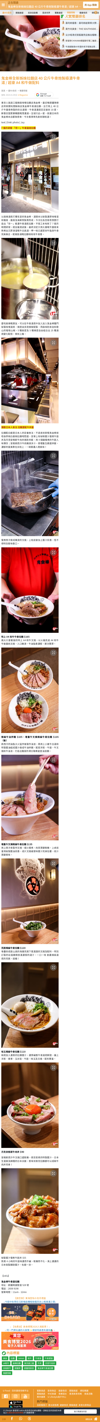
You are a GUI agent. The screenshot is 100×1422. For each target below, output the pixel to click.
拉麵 (13, 1358)
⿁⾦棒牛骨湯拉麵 (45, 1368)
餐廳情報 (71, 12)
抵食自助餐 (33, 12)
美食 (5, 1358)
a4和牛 (6, 1363)
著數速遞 (59, 12)
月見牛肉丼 (50, 1363)
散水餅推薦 (53, 1404)
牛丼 (40, 1363)
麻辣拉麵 (17, 1363)
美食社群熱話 (85, 1404)
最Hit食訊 (7, 12)
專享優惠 (41, 1396)
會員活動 (88, 1393)
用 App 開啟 (91, 5)
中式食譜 (52, 1393)
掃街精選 (84, 1390)
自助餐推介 (42, 1404)
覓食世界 (46, 12)
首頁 (3, 90)
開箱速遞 (19, 12)
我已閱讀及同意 (80, 1411)
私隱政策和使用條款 (15, 1412)
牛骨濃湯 (49, 1358)
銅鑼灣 (17, 1368)
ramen (21, 1358)
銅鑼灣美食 (29, 1368)
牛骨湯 (38, 1358)
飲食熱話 (52, 1390)
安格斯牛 (7, 1368)
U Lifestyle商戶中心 (57, 1396)
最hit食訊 (12, 90)
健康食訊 (83, 12)
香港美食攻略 (75, 1393)
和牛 (30, 1358)
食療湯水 (62, 1393)
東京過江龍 (29, 1363)
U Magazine (23, 95)
